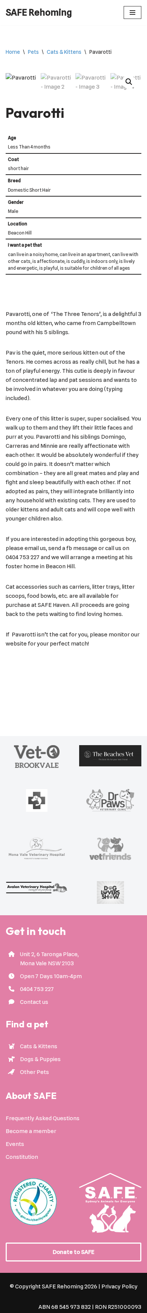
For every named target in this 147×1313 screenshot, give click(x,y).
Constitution (22, 1157)
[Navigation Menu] (132, 12)
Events (15, 1144)
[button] (129, 82)
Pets (33, 52)
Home (13, 52)
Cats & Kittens (64, 52)
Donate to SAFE (73, 1252)
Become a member (31, 1131)
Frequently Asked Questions (43, 1118)
